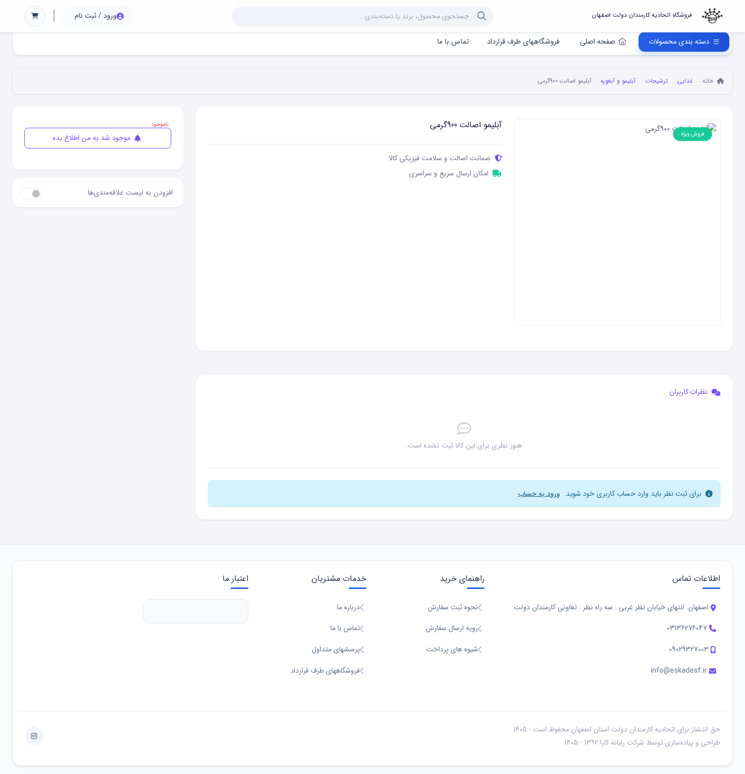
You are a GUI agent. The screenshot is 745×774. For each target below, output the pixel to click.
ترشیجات (656, 81)
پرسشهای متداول (336, 649)
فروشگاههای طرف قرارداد (523, 42)
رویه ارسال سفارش (452, 628)
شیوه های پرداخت (452, 649)
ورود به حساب (539, 493)
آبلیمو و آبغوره (618, 81)
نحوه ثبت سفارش (453, 607)
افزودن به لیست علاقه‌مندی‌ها (130, 192)
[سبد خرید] (35, 16)
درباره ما (348, 607)
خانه (708, 81)
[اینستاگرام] (34, 736)
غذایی (685, 81)
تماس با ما (453, 42)
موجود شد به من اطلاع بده (92, 137)
